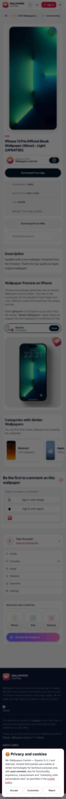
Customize (33, 790)
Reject (52, 790)
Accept (14, 790)
